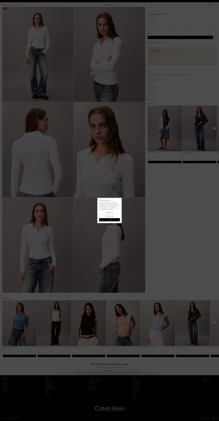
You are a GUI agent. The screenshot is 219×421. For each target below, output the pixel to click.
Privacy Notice (110, 209)
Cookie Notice (103, 209)
